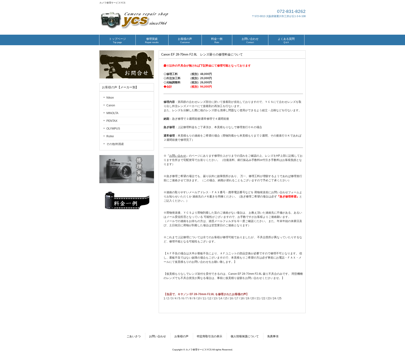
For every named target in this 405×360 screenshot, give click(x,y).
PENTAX (111, 120)
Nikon (110, 97)
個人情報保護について (245, 336)
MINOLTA (112, 113)
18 (242, 298)
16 (231, 298)
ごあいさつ (134, 336)
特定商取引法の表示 (209, 336)
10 (199, 298)
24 (274, 298)
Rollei (110, 136)
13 (215, 298)
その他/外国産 (115, 144)
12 (209, 298)
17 (236, 298)
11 (204, 298)
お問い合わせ (157, 336)
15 (226, 298)
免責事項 (272, 336)
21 (258, 298)
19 (247, 298)
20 (253, 298)
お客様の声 (109, 87)
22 (263, 298)
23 (269, 298)
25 (279, 298)
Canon (110, 105)
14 (220, 298)
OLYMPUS (113, 128)
